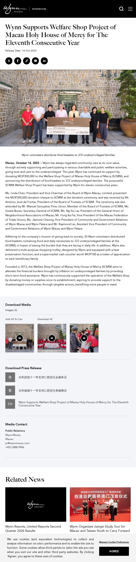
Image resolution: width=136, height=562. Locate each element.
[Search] (121, 9)
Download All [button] (45, 319)
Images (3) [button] (11, 310)
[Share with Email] (35, 60)
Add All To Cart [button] (13, 319)
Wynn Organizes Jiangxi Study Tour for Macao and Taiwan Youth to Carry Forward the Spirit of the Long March (100, 531)
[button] (19, 338)
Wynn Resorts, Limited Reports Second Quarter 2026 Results (33, 528)
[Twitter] (8, 60)
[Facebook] (17, 60)
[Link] (26, 60)
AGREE (114, 551)
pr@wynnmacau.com (17, 443)
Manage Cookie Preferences (114, 542)
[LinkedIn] (44, 60)
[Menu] (130, 9)
